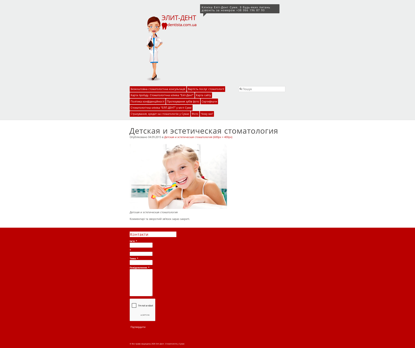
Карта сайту (203, 95)
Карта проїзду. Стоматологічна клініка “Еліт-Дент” (162, 95)
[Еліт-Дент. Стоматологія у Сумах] (164, 48)
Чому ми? (207, 114)
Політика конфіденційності (147, 101)
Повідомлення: (139, 267)
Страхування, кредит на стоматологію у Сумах (160, 114)
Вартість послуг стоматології (206, 89)
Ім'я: (133, 241)
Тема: (134, 258)
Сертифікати (209, 101)
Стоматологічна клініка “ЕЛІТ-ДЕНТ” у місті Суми (161, 107)
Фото (195, 114)
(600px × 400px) (222, 137)
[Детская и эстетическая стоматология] (178, 208)
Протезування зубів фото (183, 101)
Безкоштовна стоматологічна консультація (158, 89)
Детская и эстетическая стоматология (188, 137)
